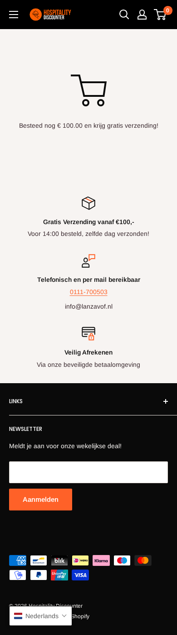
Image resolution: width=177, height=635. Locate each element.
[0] (160, 14)
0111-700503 (89, 291)
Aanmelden (41, 499)
